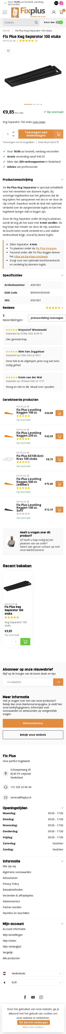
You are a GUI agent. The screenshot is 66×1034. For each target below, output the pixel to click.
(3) (36, 40)
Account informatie (14, 929)
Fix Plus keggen (46, 248)
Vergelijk (8, 952)
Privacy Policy (11, 883)
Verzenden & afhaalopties (18, 895)
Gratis (11, 156)
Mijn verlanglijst (12, 946)
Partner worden (12, 907)
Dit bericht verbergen (33, 1022)
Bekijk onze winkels (33, 734)
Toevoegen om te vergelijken (18, 142)
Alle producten (11, 958)
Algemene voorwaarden (17, 872)
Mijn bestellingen (13, 935)
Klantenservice (33, 723)
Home (6, 30)
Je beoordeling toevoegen (47, 318)
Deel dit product (47, 142)
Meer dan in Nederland (33, 161)
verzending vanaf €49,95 (30, 156)
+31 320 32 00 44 (20, 787)
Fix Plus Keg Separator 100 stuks (33, 30)
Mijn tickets (9, 940)
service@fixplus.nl (20, 797)
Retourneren (10, 878)
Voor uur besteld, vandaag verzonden (25, 3)
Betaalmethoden (13, 889)
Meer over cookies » (34, 1027)
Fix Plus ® (9, 41)
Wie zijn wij (9, 866)
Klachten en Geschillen (16, 913)
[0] (61, 12)
